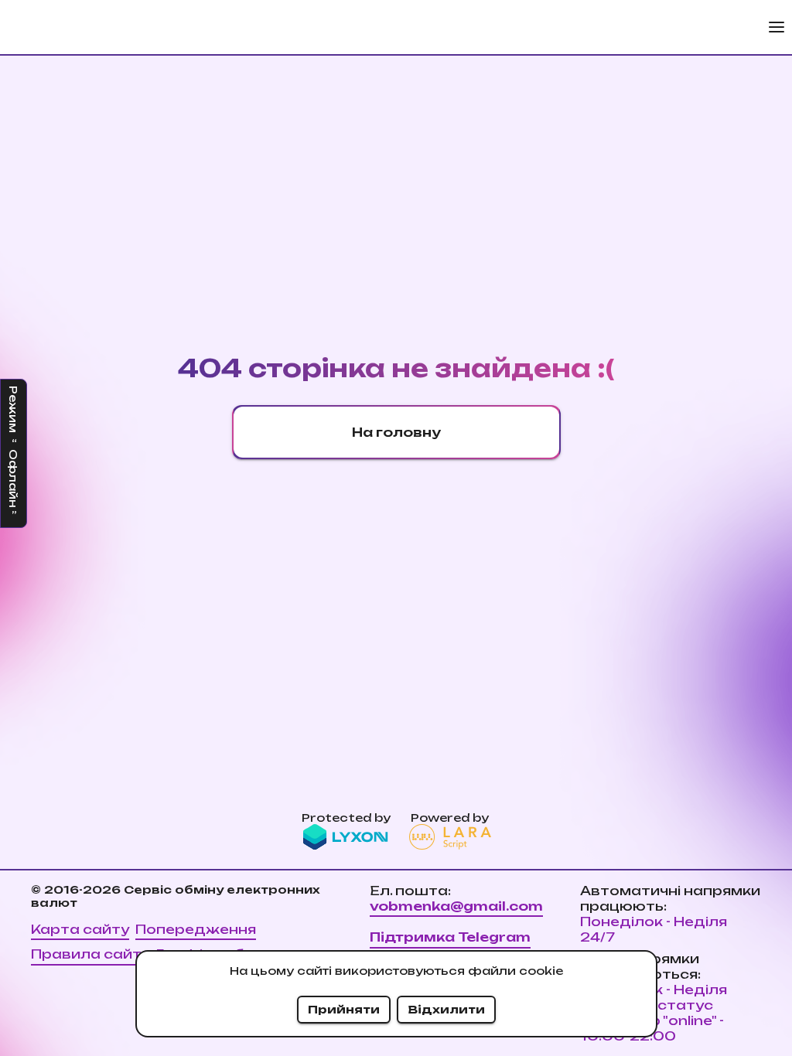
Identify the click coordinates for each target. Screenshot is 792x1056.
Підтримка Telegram (450, 937)
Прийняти (344, 1009)
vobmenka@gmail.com (456, 906)
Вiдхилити (446, 1009)
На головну (396, 432)
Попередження (195, 929)
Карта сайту (80, 929)
